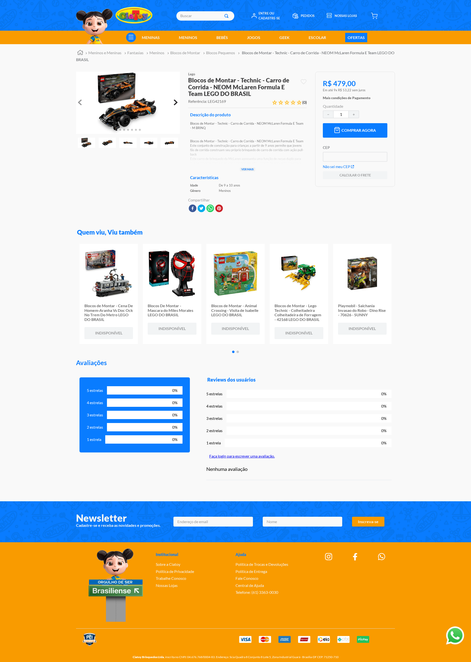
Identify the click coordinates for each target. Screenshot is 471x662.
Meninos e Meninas (104, 52)
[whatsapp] (210, 208)
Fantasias (135, 52)
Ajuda (241, 554)
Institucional (167, 554)
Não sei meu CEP (336, 166)
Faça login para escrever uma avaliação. (242, 456)
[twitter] (201, 208)
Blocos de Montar (185, 52)
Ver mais (247, 169)
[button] (346, 96)
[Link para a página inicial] (80, 53)
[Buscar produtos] (227, 16)
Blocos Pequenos (220, 52)
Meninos (156, 52)
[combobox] (205, 16)
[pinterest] (219, 208)
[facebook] (192, 208)
